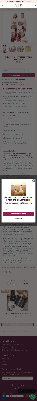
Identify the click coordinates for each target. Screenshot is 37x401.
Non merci (18, 219)
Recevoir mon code (18, 214)
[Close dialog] (33, 180)
